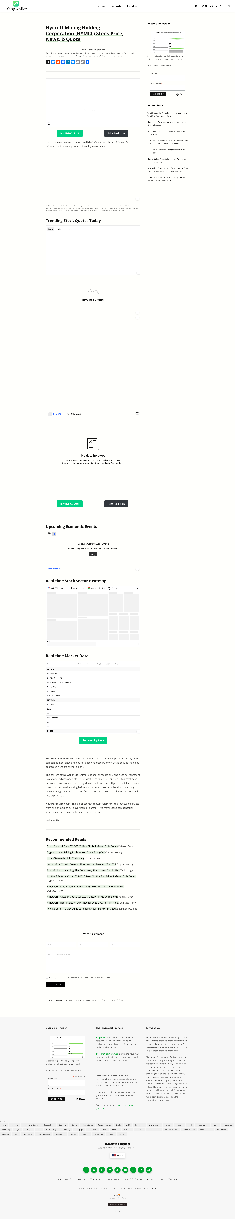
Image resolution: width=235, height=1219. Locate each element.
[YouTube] (125, 1170)
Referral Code (189, 1129)
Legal (17, 1129)
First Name (154, 74)
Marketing (66, 1129)
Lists (39, 1129)
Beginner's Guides (30, 1125)
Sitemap (151, 1179)
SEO (16, 1134)
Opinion (115, 1129)
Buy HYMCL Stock (69, 133)
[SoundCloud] (149, 1170)
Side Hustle (27, 1134)
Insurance (228, 1125)
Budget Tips (48, 1125)
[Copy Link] (82, 62)
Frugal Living (202, 1125)
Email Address (156, 84)
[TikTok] (141, 1170)
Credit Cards (87, 1125)
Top (118, 1211)
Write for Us (52, 820)
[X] (48, 62)
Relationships (205, 1129)
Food (190, 1125)
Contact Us (96, 1179)
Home (48, 1000)
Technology (98, 1134)
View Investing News (93, 740)
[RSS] (117, 1170)
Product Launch (171, 1129)
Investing (6, 1129)
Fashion (168, 1125)
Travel (110, 1134)
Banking (14, 1125)
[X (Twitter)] (94, 1170)
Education (139, 1125)
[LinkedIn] (133, 1170)
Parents (127, 1129)
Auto (4, 1125)
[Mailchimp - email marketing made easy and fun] (180, 96)
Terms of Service (133, 1179)
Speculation (60, 1134)
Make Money (51, 1129)
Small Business (44, 1134)
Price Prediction (116, 133)
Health (215, 1125)
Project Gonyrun (168, 1179)
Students (84, 1134)
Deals (118, 1125)
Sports (73, 1134)
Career (74, 1125)
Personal (139, 1129)
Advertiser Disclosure (93, 49)
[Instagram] (102, 1170)
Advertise (80, 1179)
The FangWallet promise (107, 1053)
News (104, 1129)
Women (122, 1134)
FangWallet (101, 1037)
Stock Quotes (58, 1000)
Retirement (221, 1129)
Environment (154, 1125)
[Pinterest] (110, 1170)
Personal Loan (154, 1129)
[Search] (228, 6)
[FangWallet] (17, 5)
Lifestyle (28, 1129)
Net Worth (93, 1129)
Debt (128, 1125)
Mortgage (79, 1129)
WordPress (151, 1188)
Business (62, 1125)
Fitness (179, 1125)
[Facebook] (63, 62)
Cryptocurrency (104, 1125)
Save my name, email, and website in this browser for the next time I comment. (81, 977)
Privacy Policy (113, 1179)
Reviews (5, 1134)
